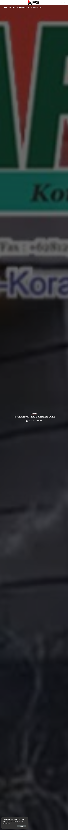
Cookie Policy (6, 823)
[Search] (65, 2)
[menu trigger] (3, 2)
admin (30, 420)
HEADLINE (34, 413)
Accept (21, 826)
